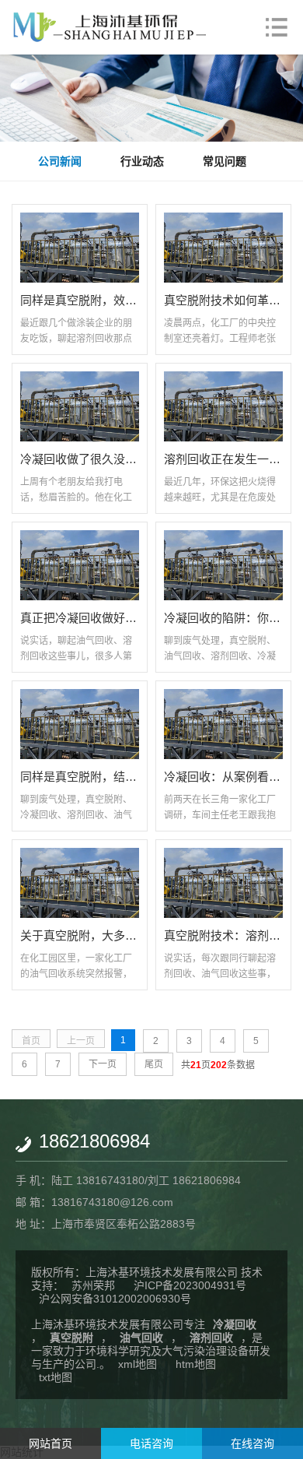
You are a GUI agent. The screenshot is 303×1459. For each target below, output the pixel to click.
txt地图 (55, 1377)
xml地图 (137, 1364)
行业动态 (142, 161)
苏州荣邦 (93, 1285)
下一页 (103, 1064)
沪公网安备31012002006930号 (115, 1298)
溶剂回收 (211, 1337)
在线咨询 (252, 1443)
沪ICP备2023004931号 (190, 1285)
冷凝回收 (234, 1324)
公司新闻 (60, 161)
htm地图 (196, 1364)
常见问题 (224, 161)
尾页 (154, 1064)
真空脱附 (71, 1337)
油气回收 (141, 1337)
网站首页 (50, 1443)
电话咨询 (151, 1443)
